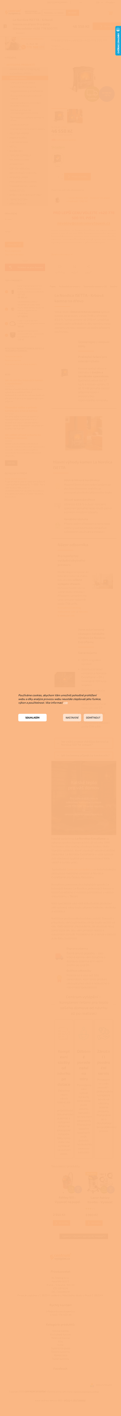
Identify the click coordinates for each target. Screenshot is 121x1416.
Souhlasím (32, 717)
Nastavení (72, 717)
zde (65, 702)
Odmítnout (93, 717)
